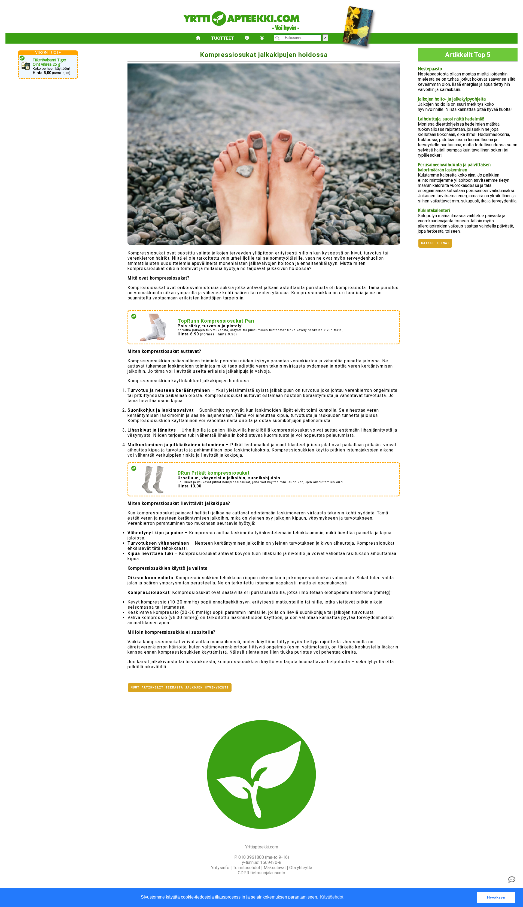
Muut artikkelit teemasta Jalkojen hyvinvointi (180, 687)
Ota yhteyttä (300, 867)
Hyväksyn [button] (496, 897)
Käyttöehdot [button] (331, 897)
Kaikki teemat (435, 243)
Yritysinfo (220, 867)
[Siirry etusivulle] (198, 38)
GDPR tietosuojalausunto (261, 872)
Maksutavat (275, 867)
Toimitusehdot (246, 867)
